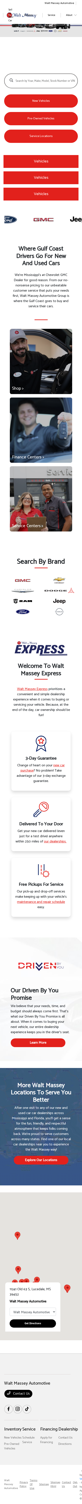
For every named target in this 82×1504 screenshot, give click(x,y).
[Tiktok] (27, 1409)
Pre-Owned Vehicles (11, 1446)
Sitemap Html (55, 1484)
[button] (67, 1289)
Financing (49, 1429)
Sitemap (44, 1484)
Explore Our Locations (41, 1160)
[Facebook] (8, 1409)
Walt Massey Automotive (11, 1484)
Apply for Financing (46, 1440)
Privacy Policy (24, 1484)
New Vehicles (13, 1437)
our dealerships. (55, 841)
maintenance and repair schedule (41, 902)
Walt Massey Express (32, 689)
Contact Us (21, 1394)
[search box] (41, 79)
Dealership (68, 1429)
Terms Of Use (33, 1484)
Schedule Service (28, 1440)
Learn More (38, 1043)
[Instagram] (17, 1409)
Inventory (12, 1429)
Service (29, 1429)
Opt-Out (75, 1484)
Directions (65, 1444)
